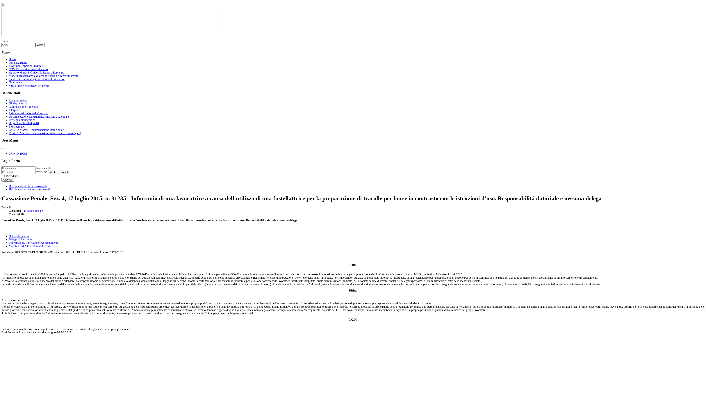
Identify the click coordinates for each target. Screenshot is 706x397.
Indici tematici (17, 126)
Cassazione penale (32, 210)
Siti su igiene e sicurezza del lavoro (29, 85)
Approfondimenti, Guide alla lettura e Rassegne (36, 72)
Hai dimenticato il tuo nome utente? (29, 189)
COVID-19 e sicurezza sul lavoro (28, 69)
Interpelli (14, 110)
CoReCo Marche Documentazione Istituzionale (36, 129)
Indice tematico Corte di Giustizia (28, 113)
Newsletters (15, 82)
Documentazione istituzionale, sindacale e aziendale (39, 116)
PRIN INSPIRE (18, 153)
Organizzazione (18, 62)
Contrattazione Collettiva (23, 106)
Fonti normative (18, 100)
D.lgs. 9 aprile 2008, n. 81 (24, 123)
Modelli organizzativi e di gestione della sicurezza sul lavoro (44, 75)
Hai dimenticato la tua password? (28, 186)
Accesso (7, 179)
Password (41, 172)
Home (12, 59)
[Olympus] (109, 35)
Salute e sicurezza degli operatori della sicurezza (37, 79)
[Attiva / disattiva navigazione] (2, 148)
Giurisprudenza (18, 103)
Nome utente (43, 168)
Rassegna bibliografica (22, 119)
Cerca (4, 41)
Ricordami (12, 176)
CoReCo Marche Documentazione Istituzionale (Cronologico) (45, 133)
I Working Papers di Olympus (26, 65)
